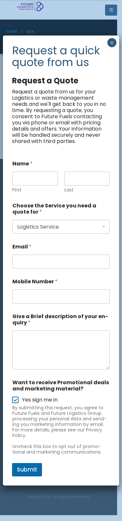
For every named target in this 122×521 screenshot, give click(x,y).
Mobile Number (35, 281)
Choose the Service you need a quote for (54, 209)
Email (22, 247)
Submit (27, 469)
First (16, 190)
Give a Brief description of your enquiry (60, 319)
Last (69, 190)
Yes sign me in (40, 400)
